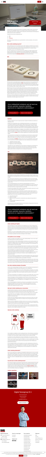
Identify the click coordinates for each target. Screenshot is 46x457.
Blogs (36, 435)
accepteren (21, 455)
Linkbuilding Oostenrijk (27, 445)
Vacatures (36, 436)
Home (8, 18)
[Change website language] (42, 1)
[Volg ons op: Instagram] (15, 440)
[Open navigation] (1, 1)
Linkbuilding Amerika (27, 448)
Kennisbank (14, 435)
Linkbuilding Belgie (26, 436)
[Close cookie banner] (45, 452)
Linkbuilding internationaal (28, 435)
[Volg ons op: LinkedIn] (12, 440)
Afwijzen (25, 455)
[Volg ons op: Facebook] (14, 440)
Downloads (14, 436)
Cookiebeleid (37, 442)
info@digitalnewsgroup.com (5, 439)
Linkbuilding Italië (26, 449)
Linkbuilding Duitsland (27, 439)
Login (39, 1)
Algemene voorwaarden (38, 439)
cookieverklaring (38, 454)
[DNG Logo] (4, 1)
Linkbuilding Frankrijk (27, 442)
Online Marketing (12, 18)
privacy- (34, 454)
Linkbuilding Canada (27, 446)
